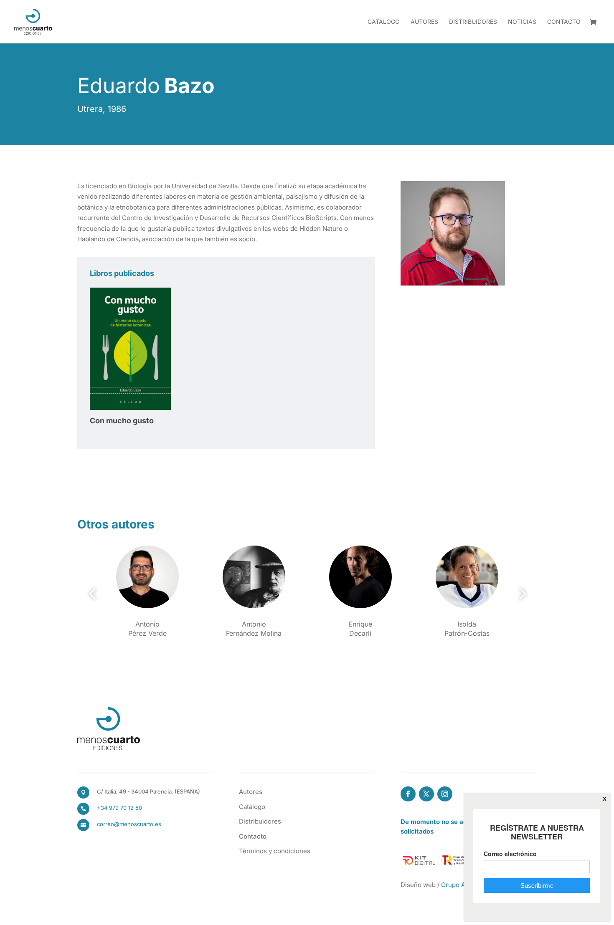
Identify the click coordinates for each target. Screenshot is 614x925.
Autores (424, 22)
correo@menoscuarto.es (129, 824)
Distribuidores (473, 22)
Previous (94, 594)
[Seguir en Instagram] (444, 793)
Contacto (564, 22)
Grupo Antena (461, 885)
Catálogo (384, 22)
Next (520, 594)
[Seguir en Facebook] (408, 793)
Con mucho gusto (122, 420)
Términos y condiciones (274, 851)
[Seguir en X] (426, 793)
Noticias (522, 22)
